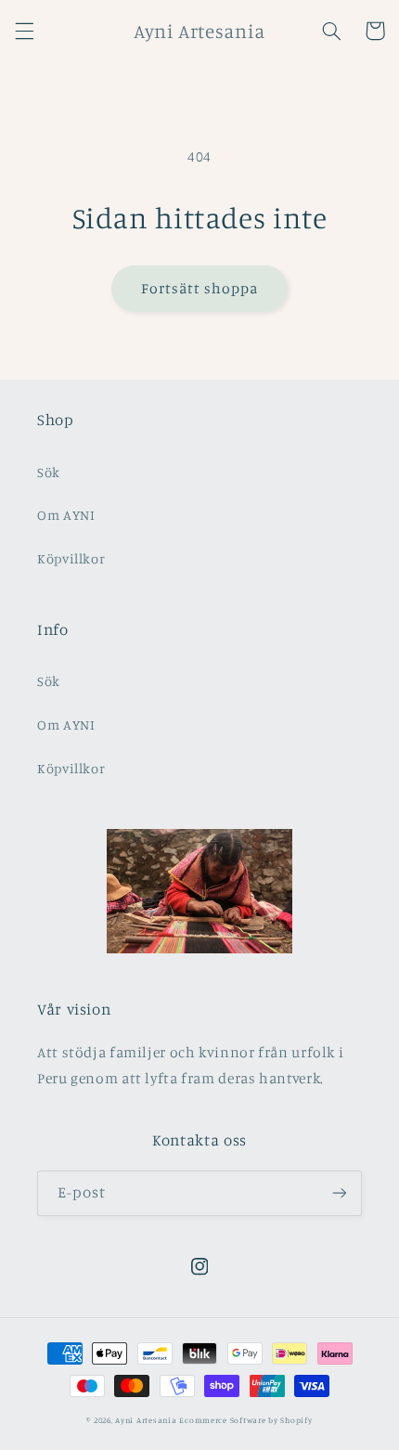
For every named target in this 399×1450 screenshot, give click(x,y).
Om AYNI (66, 515)
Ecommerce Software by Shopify (245, 1420)
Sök (48, 472)
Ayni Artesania (145, 1420)
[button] (24, 30)
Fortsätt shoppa (200, 288)
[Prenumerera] (339, 1193)
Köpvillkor (71, 558)
